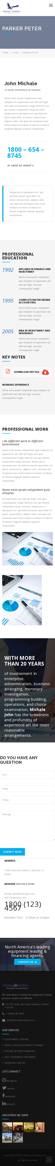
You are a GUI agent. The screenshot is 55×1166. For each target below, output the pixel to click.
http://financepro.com (15, 897)
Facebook (10, 1096)
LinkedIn (10, 1104)
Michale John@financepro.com (19, 893)
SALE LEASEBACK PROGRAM (20, 1056)
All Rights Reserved (27, 1160)
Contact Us (26, 961)
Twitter (10, 1088)
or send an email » (20, 165)
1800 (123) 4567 (22, 906)
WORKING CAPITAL (15, 1062)
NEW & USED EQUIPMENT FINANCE (24, 1045)
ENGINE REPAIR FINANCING (20, 1050)
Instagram (11, 1080)
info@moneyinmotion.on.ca (20, 1020)
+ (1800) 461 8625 (15, 1013)
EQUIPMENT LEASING (16, 1039)
